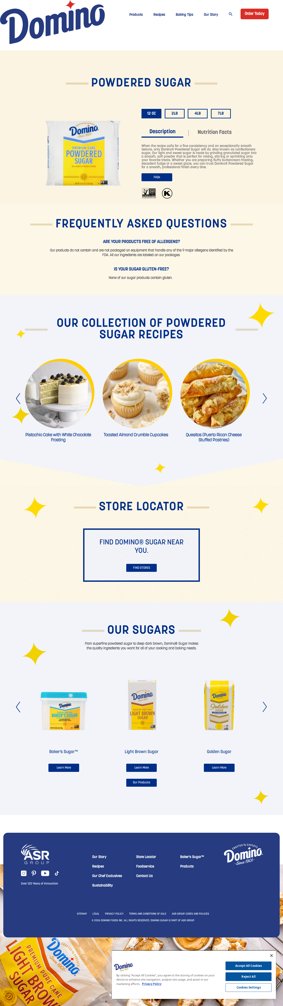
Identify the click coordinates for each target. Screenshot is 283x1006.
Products (136, 15)
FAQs (157, 177)
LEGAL (95, 914)
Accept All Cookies (248, 966)
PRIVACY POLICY (114, 914)
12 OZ (151, 114)
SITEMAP (82, 914)
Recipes (159, 15)
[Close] (271, 955)
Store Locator (146, 857)
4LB (198, 114)
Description (162, 132)
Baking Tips (184, 15)
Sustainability (102, 885)
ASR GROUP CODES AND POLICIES (190, 914)
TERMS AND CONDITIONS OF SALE (147, 914)
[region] (194, 974)
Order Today (254, 14)
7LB (221, 114)
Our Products (141, 782)
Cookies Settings (249, 987)
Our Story (211, 15)
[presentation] (18, 398)
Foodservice (145, 866)
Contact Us (144, 876)
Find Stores (141, 568)
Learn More (64, 767)
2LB (175, 114)
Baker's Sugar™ (192, 857)
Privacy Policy (151, 984)
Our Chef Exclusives (107, 876)
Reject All (248, 977)
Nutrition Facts (215, 132)
